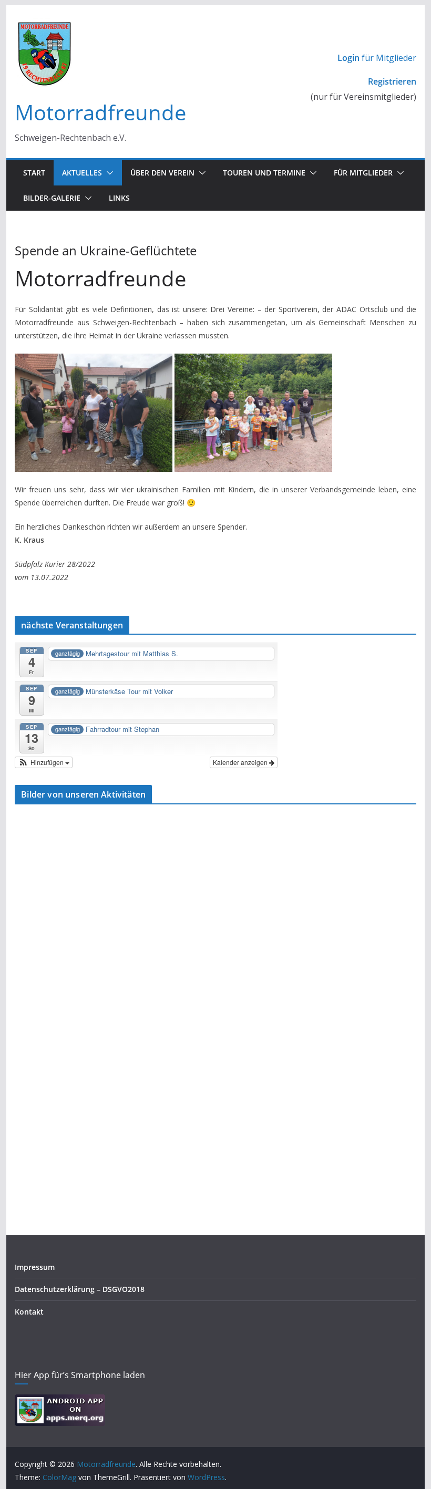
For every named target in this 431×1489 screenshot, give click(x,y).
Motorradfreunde (100, 112)
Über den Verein (162, 173)
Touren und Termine (264, 173)
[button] (108, 173)
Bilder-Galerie (51, 198)
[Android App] (60, 1401)
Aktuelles (82, 173)
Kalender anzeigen (241, 762)
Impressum (35, 1267)
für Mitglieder (376, 58)
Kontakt (29, 1312)
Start (34, 173)
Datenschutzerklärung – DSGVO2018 (80, 1289)
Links (119, 198)
